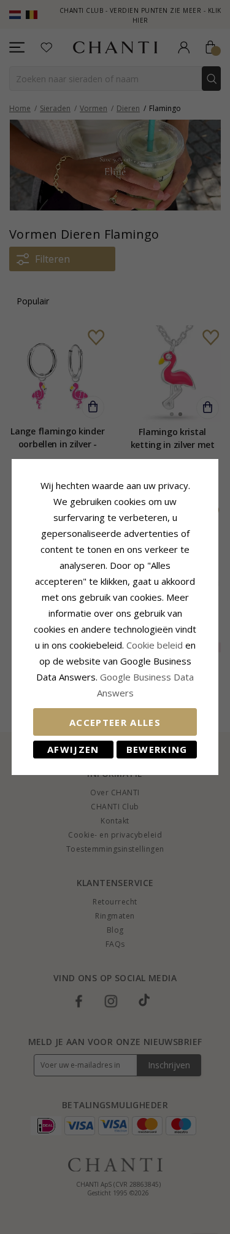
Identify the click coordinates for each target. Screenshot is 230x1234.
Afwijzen (73, 749)
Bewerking (157, 749)
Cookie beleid (155, 645)
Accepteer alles (115, 722)
